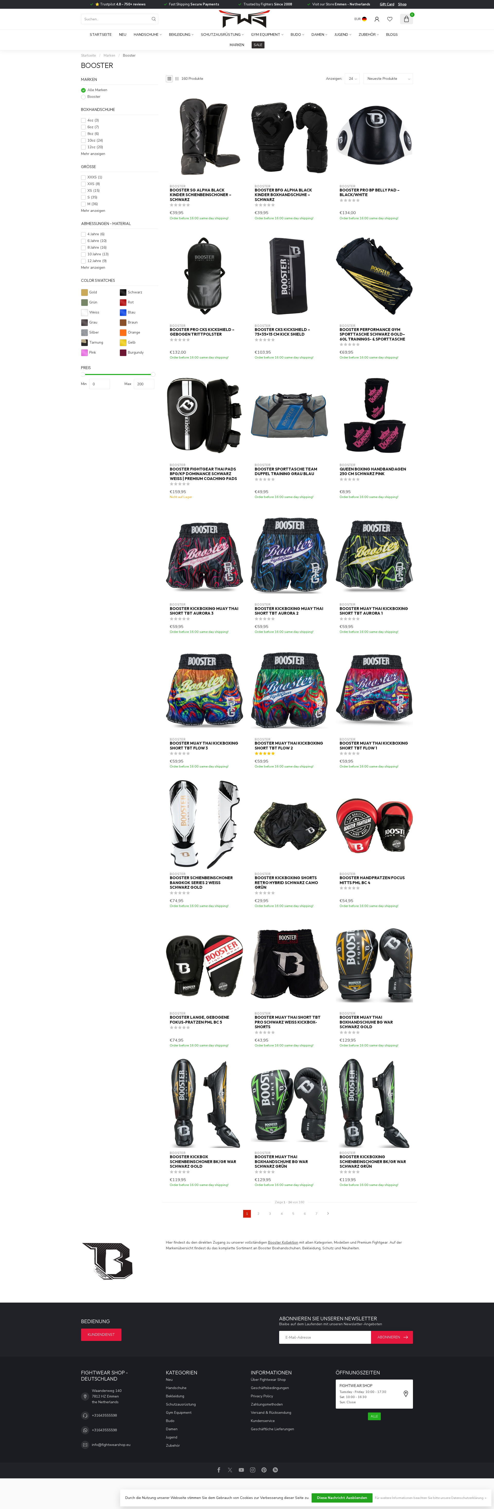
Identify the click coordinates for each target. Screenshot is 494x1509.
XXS (93, 184)
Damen (318, 34)
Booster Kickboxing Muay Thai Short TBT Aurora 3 (204, 611)
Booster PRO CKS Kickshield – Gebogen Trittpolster (202, 332)
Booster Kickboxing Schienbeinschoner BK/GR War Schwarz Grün (373, 1162)
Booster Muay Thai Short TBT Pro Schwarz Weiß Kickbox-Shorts (288, 1022)
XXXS (94, 177)
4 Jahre (95, 234)
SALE (258, 44)
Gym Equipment (265, 34)
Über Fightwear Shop (268, 1379)
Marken (237, 44)
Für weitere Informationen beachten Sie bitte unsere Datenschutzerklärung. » (430, 1498)
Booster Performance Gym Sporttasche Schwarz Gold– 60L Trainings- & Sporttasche (372, 334)
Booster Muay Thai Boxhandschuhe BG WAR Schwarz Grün (281, 1162)
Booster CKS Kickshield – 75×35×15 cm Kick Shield (282, 332)
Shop (402, 4)
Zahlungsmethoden (267, 1404)
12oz (95, 147)
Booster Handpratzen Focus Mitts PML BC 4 (372, 880)
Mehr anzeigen (93, 153)
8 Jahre (97, 248)
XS (93, 191)
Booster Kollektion (283, 1242)
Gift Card (387, 4)
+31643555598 (104, 1415)
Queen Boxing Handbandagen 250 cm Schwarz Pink (373, 471)
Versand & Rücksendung (271, 1412)
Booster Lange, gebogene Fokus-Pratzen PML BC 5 (199, 1019)
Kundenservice (263, 1420)
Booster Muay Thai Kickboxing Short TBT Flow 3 (204, 745)
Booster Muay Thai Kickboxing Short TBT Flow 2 (289, 745)
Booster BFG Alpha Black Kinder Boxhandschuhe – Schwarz (283, 195)
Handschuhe (146, 34)
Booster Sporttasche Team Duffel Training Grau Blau (286, 471)
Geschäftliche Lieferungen (272, 1429)
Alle (374, 1416)
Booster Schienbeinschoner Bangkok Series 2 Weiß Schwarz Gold (201, 883)
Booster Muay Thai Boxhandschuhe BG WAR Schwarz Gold (366, 1022)
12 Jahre (97, 261)
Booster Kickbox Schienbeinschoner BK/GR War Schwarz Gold (203, 1162)
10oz (95, 140)
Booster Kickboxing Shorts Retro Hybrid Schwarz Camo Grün (286, 883)
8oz (93, 134)
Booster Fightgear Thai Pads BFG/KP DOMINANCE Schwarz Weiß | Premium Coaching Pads (203, 474)
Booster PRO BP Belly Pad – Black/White (370, 192)
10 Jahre (98, 254)
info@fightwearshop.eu (111, 1444)
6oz (93, 127)
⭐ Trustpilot (120, 4)
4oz (93, 120)
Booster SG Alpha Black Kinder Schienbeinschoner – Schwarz (200, 195)
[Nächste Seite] (328, 1214)
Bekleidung (179, 34)
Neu (122, 34)
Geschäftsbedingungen (270, 1387)
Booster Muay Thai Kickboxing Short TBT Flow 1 (374, 745)
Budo (296, 34)
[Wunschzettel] (389, 19)
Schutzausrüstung (221, 34)
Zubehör (367, 34)
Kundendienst (101, 1334)
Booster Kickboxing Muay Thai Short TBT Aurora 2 (289, 611)
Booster (129, 55)
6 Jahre (97, 241)
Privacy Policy (262, 1396)
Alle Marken (97, 90)
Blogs (392, 34)
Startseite (101, 34)
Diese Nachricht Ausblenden (342, 1497)
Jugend (341, 34)
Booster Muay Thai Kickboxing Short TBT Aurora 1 (374, 611)
